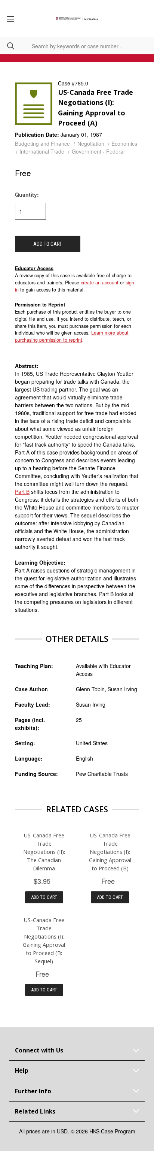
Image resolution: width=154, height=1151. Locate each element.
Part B (22, 491)
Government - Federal (98, 151)
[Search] (7, 45)
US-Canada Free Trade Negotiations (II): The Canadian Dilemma (44, 851)
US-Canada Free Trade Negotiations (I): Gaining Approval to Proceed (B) (110, 851)
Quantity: (27, 194)
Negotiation (90, 143)
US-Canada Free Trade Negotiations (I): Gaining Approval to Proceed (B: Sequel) (44, 940)
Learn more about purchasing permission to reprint (72, 336)
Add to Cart (44, 897)
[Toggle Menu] (10, 18)
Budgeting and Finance (42, 143)
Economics (124, 143)
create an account (99, 282)
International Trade (41, 151)
